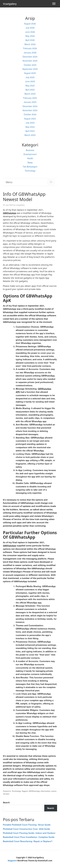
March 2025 (30, 93)
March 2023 (30, 135)
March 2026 (30, 44)
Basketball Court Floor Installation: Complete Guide (28, 837)
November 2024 (30, 110)
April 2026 (30, 40)
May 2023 (30, 126)
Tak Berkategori (30, 166)
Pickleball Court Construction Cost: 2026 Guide (26, 828)
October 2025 (30, 64)
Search (6, 802)
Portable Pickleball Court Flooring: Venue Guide (27, 824)
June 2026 (30, 31)
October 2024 (30, 114)
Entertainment (30, 154)
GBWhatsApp (34, 791)
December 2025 (30, 56)
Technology (30, 170)
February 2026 (30, 48)
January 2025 (30, 102)
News (30, 162)
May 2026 (30, 35)
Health (30, 158)
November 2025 (30, 60)
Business (30, 150)
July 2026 (30, 27)
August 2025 (30, 73)
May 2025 (30, 85)
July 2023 (30, 122)
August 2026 (30, 23)
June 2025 (30, 81)
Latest (53, 791)
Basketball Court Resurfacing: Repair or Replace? (27, 841)
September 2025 (30, 68)
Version (6, 794)
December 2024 (30, 106)
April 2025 (30, 89)
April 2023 (30, 130)
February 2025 (30, 97)
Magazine (12, 860)
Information (45, 791)
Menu (9, 182)
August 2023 (30, 118)
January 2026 (30, 52)
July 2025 (30, 77)
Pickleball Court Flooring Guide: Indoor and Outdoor (29, 832)
